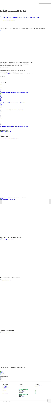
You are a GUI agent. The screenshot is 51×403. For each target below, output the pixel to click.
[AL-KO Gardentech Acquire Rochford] (1, 201)
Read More (1, 198)
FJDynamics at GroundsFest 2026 (7, 330)
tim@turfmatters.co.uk (22, 396)
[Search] (47, 20)
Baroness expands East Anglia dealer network (10, 277)
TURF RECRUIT (5, 391)
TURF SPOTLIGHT (5, 387)
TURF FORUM (5, 386)
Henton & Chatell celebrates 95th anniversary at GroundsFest (13, 197)
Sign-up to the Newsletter (38, 385)
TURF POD (4, 390)
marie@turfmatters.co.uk (22, 391)
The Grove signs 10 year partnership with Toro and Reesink (12, 367)
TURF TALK (4, 388)
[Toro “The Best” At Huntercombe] (50, 201)
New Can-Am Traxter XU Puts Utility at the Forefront (11, 237)
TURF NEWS (5, 385)
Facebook (8, 73)
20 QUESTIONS (5, 389)
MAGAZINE (4, 394)
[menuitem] (4, 17)
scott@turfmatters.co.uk (22, 387)
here (2, 67)
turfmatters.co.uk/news (13, 68)
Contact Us (36, 386)
